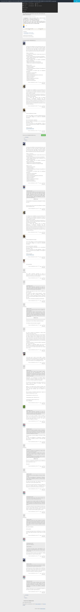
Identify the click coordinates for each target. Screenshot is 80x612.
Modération (32, 5)
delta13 (24, 355)
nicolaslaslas (24, 306)
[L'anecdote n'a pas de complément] (42, 19)
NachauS (30, 16)
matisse (24, 494)
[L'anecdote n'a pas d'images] (39, 19)
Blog (37, 3)
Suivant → (26, 597)
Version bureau (42, 608)
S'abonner (43, 135)
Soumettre (32, 3)
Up (42, 208)
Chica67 (24, 408)
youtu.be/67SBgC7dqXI (30, 128)
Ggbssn (28, 308)
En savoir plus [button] (53, 1)
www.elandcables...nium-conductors (29, 33)
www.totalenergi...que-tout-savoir (28, 32)
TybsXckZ (24, 45)
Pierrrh (28, 449)
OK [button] (76, 1)
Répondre (43, 83)
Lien (40, 82)
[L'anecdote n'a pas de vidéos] (41, 19)
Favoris (25, 9)
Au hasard (26, 7)
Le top (25, 5)
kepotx (24, 88)
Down (43, 82)
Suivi (25, 11)
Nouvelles (26, 3)
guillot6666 (24, 272)
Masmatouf (24, 238)
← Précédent (26, 137)
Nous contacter (39, 5)
